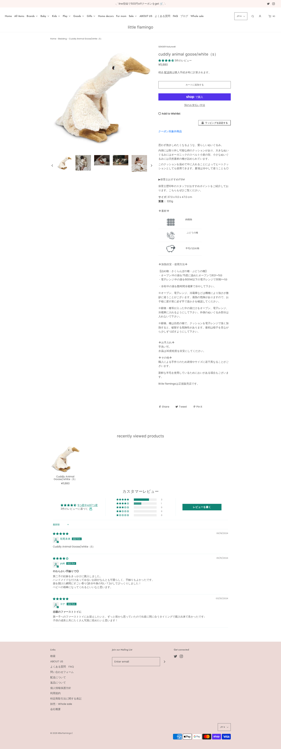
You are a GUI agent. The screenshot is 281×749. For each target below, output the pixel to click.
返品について (58, 682)
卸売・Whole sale (61, 704)
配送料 (168, 72)
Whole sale (197, 16)
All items (19, 16)
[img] (60, 534)
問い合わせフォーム (62, 672)
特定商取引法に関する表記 (65, 698)
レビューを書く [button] (202, 507)
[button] (52, 165)
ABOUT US (146, 16)
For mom (121, 16)
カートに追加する (195, 84)
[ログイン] (260, 16)
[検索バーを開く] (253, 16)
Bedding (62, 38)
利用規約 (55, 693)
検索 (52, 656)
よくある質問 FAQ (166, 16)
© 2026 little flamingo (61, 733)
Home (8, 16)
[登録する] (164, 661)
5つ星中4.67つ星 (88, 505)
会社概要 (55, 709)
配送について (58, 677)
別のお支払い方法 (194, 105)
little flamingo (140, 27)
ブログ (184, 16)
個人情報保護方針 (60, 688)
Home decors (106, 16)
